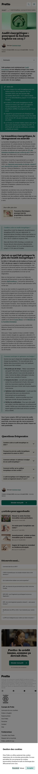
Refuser (22, 768)
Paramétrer (16, 768)
